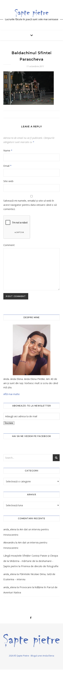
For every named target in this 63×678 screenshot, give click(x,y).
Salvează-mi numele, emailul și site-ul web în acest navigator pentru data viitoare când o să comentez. (30, 205)
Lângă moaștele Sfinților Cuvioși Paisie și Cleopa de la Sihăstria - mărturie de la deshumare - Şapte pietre (30, 561)
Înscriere (9, 423)
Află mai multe (11, 394)
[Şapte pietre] (31, 13)
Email (7, 165)
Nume (7, 150)
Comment (9, 245)
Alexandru (9, 542)
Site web (8, 181)
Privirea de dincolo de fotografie (39, 566)
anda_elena (9, 529)
